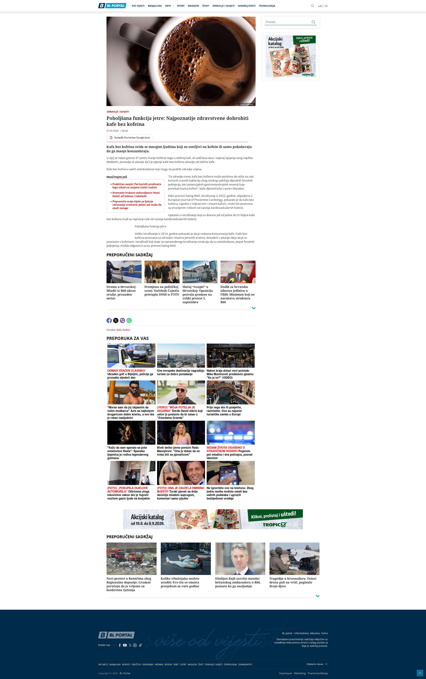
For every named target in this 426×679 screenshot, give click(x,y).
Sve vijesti (138, 5)
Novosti (126, 664)
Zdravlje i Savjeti (224, 5)
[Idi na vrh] (420, 673)
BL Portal (125, 673)
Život (205, 5)
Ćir (326, 5)
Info (168, 5)
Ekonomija (147, 664)
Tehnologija (267, 5)
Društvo (136, 664)
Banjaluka (155, 5)
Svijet (176, 664)
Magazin (193, 5)
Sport (181, 5)
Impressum (285, 673)
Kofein (126, 329)
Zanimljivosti (247, 5)
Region (168, 664)
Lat (320, 5)
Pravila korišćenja (318, 673)
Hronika (159, 664)
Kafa (118, 329)
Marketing (300, 673)
